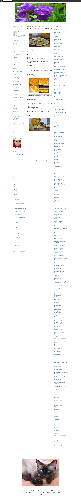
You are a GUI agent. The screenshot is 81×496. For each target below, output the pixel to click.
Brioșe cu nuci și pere (58, 329)
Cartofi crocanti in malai (58, 214)
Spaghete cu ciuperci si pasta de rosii (60, 386)
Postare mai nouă (29, 160)
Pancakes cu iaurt (57, 58)
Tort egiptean (56, 116)
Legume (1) (15, 128)
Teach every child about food (18, 97)
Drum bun (14, 74)
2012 (15, 191)
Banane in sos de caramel (58, 30)
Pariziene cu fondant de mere (59, 69)
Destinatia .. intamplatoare (40, 48)
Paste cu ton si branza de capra (59, 373)
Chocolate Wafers (57, 299)
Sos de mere (56, 417)
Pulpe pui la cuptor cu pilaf (59, 272)
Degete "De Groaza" (57, 302)
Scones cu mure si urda (58, 98)
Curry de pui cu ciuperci (58, 234)
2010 (15, 194)
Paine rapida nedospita (58, 348)
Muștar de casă (56, 416)
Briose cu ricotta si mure (58, 325)
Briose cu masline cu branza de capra (60, 135)
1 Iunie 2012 (15, 64)
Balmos (55, 210)
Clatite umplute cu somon (58, 146)
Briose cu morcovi (57, 323)
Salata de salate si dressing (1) (20, 203)
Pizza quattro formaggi (58, 268)
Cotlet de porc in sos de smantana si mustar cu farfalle (60, 229)
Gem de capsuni (57, 409)
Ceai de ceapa (56, 424)
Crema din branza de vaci (58, 147)
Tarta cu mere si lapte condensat (59, 103)
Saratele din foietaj (57, 95)
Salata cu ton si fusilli (58, 179)
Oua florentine (56, 200)
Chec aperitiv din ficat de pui (59, 143)
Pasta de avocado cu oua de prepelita (60, 158)
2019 (15, 186)
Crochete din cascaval (58, 149)
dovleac (32, 133)
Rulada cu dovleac (57, 92)
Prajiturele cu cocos (57, 89)
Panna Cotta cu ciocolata (58, 63)
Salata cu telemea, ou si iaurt (59, 177)
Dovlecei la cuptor (57, 235)
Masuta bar (14, 46)
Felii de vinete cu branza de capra (20, 217)
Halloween (32, 29)
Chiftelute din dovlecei (58, 221)
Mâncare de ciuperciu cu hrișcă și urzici (61, 254)
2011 (15, 192)
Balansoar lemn (15, 41)
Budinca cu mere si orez (58, 33)
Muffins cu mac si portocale (59, 332)
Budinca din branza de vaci (59, 37)
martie (16, 247)
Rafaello (55, 90)
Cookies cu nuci (57, 301)
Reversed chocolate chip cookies (60, 313)
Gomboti (55, 50)
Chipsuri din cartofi (57, 145)
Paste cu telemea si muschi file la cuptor (61, 372)
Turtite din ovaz (15, 58)
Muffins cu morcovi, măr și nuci (59, 333)
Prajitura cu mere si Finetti (58, 83)
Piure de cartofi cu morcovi (59, 265)
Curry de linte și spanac (58, 232)
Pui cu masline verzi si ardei (59, 269)
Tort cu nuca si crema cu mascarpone (60, 112)
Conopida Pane (17, 227)
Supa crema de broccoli (58, 400)
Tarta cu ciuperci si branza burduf (60, 282)
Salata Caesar (56, 174)
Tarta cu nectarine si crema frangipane (60, 105)
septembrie (17, 237)
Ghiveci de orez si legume (58, 238)
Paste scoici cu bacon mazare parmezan (61, 380)
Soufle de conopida (57, 278)
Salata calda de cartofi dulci (59, 176)
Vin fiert (55, 433)
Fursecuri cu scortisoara (19, 205)
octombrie (16, 235)
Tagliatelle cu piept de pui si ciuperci (60, 281)
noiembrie (16, 199)
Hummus (16, 222)
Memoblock (15, 108)
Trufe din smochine (57, 118)
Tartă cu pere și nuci (57, 106)
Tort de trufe (56, 115)
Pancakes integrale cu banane (59, 59)
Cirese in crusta (57, 45)
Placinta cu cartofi (57, 354)
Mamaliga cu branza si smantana (60, 245)
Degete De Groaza (18, 233)
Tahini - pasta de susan (18, 225)
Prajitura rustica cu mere (58, 87)
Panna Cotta (56, 62)
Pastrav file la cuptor (57, 259)
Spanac (55, 279)
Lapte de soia (56, 427)
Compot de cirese (57, 408)
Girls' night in (15, 80)
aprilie (16, 245)
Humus (55, 153)
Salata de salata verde (58, 183)
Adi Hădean (16, 153)
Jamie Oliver (56, 440)
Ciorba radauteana (57, 398)
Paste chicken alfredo (58, 366)
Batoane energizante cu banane (18, 154)
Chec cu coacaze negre (58, 40)
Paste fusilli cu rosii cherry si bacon (60, 376)
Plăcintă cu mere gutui (58, 73)
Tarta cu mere (56, 102)
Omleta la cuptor (57, 256)
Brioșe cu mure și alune (58, 328)
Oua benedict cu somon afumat (59, 198)
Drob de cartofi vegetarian (17, 54)
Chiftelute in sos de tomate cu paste (60, 222)
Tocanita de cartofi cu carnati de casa (60, 286)
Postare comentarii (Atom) (36, 163)
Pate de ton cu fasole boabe (59, 160)
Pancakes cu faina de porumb (59, 56)
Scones (55, 96)
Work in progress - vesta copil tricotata (19, 112)
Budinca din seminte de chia (59, 39)
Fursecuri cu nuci (57, 306)
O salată (55, 173)
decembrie (16, 197)
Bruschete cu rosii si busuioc (59, 140)
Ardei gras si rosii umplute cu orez (60, 208)
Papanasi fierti (56, 65)
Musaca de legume (57, 252)
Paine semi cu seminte (58, 350)
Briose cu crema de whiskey (59, 322)
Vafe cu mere (56, 125)
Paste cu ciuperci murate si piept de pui (61, 367)
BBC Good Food (57, 438)
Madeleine (16, 206)
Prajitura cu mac (57, 81)
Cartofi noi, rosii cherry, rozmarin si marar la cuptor (60, 219)
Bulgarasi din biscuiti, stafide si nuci (60, 298)
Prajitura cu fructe (57, 79)
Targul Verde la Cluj (16, 118)
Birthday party (15, 65)
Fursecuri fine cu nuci (58, 309)
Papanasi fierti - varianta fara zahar (60, 66)
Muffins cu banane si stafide (59, 330)
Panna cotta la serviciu (16, 87)
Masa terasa (15, 44)
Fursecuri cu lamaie (57, 305)
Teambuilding (15, 98)
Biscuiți (14, 53)
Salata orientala (57, 189)
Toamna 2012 (15, 100)
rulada (39, 133)
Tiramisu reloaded (57, 111)
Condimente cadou (16, 70)
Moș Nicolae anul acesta (17, 84)
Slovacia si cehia (15, 96)
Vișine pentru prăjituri (58, 411)
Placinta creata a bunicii (58, 352)
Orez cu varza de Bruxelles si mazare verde (20, 201)
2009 (15, 196)
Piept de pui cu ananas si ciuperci (60, 262)
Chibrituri (14, 68)
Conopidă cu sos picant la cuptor (60, 225)
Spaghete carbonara (57, 385)
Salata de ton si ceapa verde (59, 187)
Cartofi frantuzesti (57, 217)
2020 (15, 184)
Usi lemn (14, 47)
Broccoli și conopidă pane (58, 211)
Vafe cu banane (57, 123)
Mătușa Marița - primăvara (17, 85)
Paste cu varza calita (57, 375)
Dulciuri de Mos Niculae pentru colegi (19, 75)
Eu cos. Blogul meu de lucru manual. (19, 107)
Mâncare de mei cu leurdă (58, 255)
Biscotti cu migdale (57, 293)
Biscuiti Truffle (57, 296)
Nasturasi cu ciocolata (58, 312)
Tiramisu (55, 108)
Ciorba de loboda (57, 397)
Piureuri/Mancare (16, 57)
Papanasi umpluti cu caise (58, 68)
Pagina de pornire (39, 160)
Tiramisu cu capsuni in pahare (59, 109)
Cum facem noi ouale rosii (17, 71)
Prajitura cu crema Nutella (58, 78)
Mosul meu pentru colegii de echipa (19, 83)
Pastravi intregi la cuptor (58, 261)
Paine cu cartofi (57, 347)
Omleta (55, 195)
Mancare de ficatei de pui (58, 249)
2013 (15, 189)
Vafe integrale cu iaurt (58, 126)
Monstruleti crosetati (16, 111)
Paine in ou (56, 156)
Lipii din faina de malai (58, 345)
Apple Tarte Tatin (57, 27)
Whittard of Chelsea (16, 119)
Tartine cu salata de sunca (58, 168)
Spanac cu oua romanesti (17, 126)
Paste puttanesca (57, 378)
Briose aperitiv (56, 133)
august (16, 238)
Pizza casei (56, 266)
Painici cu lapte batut (58, 351)
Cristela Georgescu (17, 156)
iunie (16, 242)
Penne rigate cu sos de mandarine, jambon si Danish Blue (60, 383)
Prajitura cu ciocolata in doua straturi (60, 75)
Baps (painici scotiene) (19, 214)
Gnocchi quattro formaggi (58, 239)
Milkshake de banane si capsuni (59, 429)
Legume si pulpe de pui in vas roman (60, 243)
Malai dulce (17, 219)
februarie (16, 248)
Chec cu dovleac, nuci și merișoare (60, 42)
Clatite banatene (57, 46)
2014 (15, 187)
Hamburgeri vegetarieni (17, 56)
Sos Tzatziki (56, 419)
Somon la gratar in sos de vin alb (60, 276)
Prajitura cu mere (57, 82)
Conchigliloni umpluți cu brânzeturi (60, 362)
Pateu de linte (56, 163)
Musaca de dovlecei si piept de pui (60, 251)
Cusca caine (15, 43)
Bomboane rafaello (57, 32)
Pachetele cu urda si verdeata (59, 155)
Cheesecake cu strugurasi (58, 43)
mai (15, 243)
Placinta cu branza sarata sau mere (20, 229)
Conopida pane (57, 224)
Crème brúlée (56, 49)
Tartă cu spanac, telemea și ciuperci (60, 285)
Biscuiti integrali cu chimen (59, 295)
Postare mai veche (49, 160)
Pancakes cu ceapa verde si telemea (60, 203)
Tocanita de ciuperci (57, 288)
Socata (55, 431)
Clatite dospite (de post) (58, 47)
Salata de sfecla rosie (58, 186)
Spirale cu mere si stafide (58, 99)
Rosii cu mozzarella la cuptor (59, 165)
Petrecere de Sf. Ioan (16, 90)
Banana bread (56, 29)
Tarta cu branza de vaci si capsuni (60, 100)
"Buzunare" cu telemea (58, 26)
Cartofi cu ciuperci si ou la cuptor (60, 215)
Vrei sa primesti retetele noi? (18, 26)
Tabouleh (56, 190)
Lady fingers (56, 311)
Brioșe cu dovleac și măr (58, 326)
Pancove (55, 60)
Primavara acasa (15, 93)
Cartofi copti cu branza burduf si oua (60, 212)
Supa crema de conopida (58, 401)
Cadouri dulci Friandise (17, 67)
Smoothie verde (57, 430)
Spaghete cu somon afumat (59, 387)
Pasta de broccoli (57, 159)
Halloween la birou (16, 81)
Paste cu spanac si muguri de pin (59, 370)
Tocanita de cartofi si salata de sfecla (19, 125)
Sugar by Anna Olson (58, 441)
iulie (16, 240)
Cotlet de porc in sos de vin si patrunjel (61, 231)
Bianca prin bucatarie (40, 5)
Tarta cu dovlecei (57, 284)
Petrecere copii (15, 88)
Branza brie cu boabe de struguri (59, 132)
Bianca (20, 31)
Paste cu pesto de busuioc (58, 369)
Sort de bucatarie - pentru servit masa (19, 110)
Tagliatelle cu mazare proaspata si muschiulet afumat (60, 390)
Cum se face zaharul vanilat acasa (18, 72)
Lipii (15, 224)
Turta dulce (56, 315)
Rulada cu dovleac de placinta (20, 220)
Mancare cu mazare (57, 246)
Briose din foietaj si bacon (58, 136)
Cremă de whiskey (57, 426)
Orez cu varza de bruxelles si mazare (60, 258)
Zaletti (55, 316)
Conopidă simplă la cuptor (59, 227)
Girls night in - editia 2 (16, 78)
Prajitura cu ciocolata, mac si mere (20, 215)
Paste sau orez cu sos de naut (59, 379)
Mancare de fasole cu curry (59, 248)
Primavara (14, 91)
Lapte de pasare (57, 52)
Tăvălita (55, 122)
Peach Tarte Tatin (57, 70)
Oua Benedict (56, 197)
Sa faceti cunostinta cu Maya (18, 94)
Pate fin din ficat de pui (58, 162)
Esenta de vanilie (16, 77)
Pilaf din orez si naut (57, 264)
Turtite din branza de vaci (58, 119)
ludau (36, 133)
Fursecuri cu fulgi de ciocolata (59, 303)
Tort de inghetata (57, 113)
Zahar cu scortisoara (16, 101)
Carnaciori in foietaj (57, 142)
